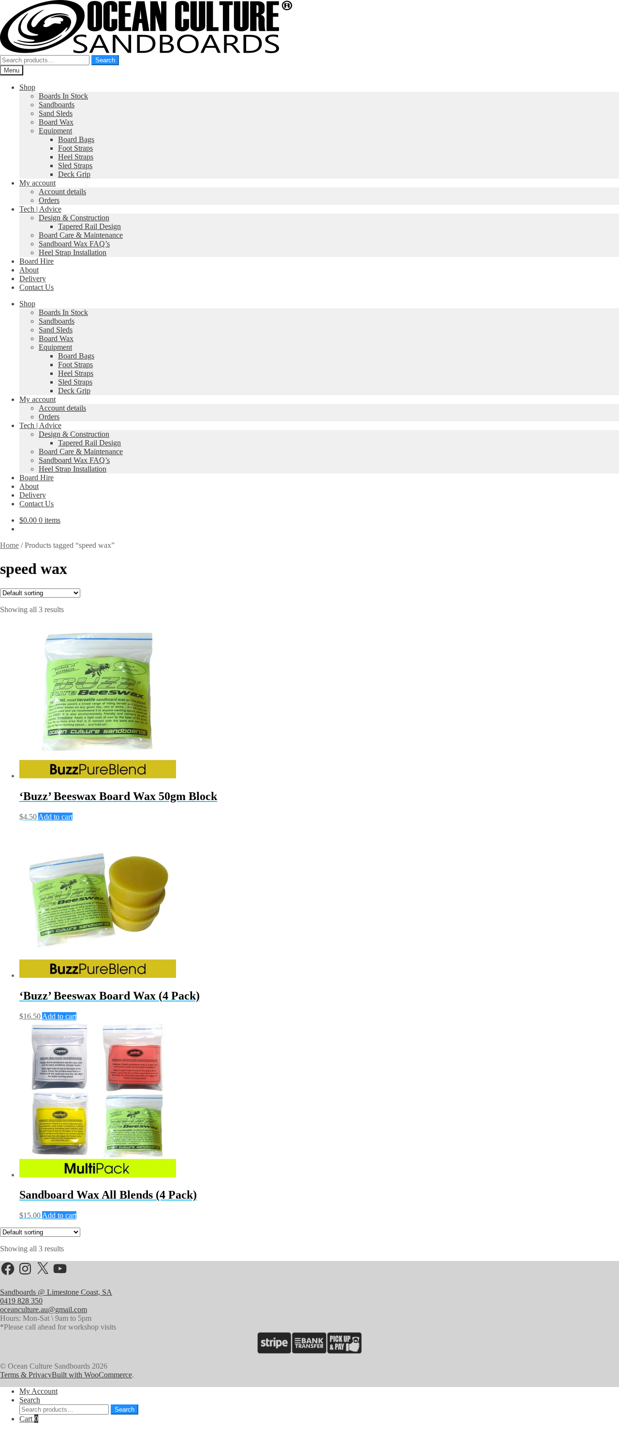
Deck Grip (74, 174)
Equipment (55, 131)
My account (37, 183)
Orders (49, 200)
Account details (62, 191)
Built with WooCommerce (92, 1375)
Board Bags (76, 139)
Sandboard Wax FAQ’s (74, 244)
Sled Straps (75, 165)
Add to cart (55, 817)
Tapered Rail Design (89, 226)
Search (105, 60)
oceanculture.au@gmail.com (43, 1309)
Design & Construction (74, 218)
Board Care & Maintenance (81, 235)
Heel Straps (75, 157)
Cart (28, 1419)
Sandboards (56, 104)
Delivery (32, 278)
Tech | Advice (40, 209)
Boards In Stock (63, 96)
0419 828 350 (21, 1301)
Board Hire (36, 261)
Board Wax (56, 122)
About (29, 270)
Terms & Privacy (26, 1375)
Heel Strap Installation (72, 252)
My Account (38, 1391)
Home (9, 545)
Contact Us (36, 287)
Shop (27, 87)
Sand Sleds (56, 113)
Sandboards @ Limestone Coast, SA (56, 1292)
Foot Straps (75, 148)
